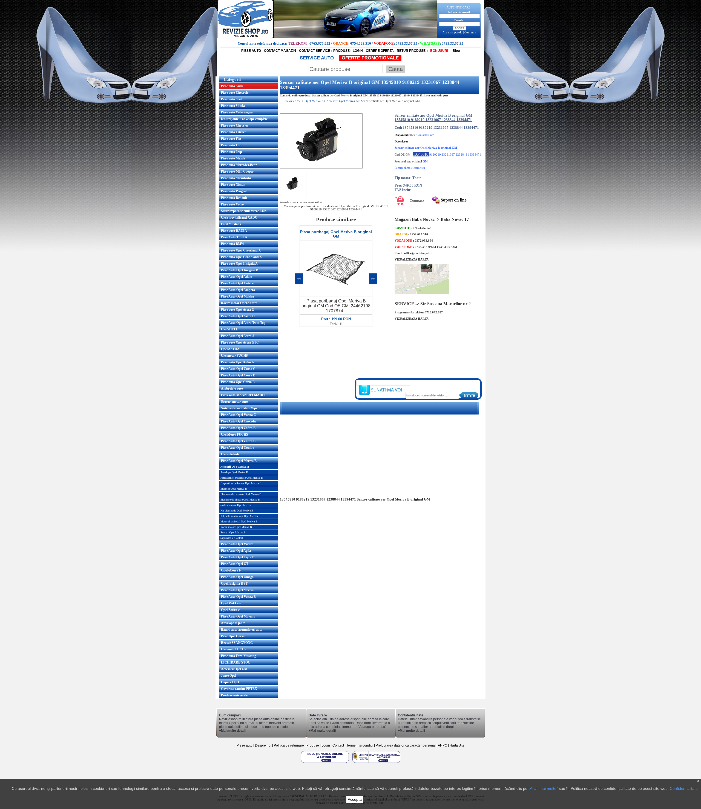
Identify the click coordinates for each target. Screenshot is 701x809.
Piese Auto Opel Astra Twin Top (243, 323)
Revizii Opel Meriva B (233, 532)
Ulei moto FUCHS (233, 649)
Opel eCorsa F (231, 570)
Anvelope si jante (233, 623)
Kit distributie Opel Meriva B (236, 510)
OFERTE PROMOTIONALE (370, 58)
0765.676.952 (319, 43)
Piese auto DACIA (234, 231)
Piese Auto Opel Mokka (237, 296)
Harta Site (457, 745)
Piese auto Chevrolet (235, 93)
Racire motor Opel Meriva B (236, 526)
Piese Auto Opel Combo (237, 448)
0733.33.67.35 (406, 43)
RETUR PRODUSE (411, 51)
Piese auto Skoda (233, 106)
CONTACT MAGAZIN (280, 51)
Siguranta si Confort (231, 537)
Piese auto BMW (232, 244)
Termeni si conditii (359, 745)
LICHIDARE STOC (235, 662)
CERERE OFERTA (380, 51)
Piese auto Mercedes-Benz (239, 165)
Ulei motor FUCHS (234, 356)
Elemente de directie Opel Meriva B (240, 499)
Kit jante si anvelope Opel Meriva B (240, 516)
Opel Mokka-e (231, 603)
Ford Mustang (231, 224)
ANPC (442, 745)
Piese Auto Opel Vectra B (238, 597)
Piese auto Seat (231, 99)
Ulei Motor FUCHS (234, 434)
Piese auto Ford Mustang (238, 656)
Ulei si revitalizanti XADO (239, 217)
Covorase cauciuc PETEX (239, 689)
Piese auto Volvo (232, 204)
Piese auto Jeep (231, 152)
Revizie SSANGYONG (237, 643)
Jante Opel (228, 675)
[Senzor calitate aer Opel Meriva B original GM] (321, 167)
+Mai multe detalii (232, 731)
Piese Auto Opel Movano (238, 616)
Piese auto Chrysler (234, 125)
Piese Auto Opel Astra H (238, 316)
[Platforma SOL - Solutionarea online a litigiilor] (325, 763)
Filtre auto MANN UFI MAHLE (243, 395)
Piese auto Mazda (233, 158)
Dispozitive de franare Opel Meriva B (241, 483)
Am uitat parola (452, 32)
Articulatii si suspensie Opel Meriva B (241, 477)
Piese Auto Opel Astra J (237, 336)
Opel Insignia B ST (234, 583)
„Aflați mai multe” (543, 788)
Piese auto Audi (232, 86)
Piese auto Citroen (233, 132)
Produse (312, 745)
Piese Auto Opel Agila (236, 551)
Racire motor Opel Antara (239, 303)
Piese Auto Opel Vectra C (238, 415)
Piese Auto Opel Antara (237, 283)
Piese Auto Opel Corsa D (238, 375)
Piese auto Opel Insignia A (239, 263)
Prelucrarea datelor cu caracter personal (406, 745)
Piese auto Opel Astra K (237, 362)
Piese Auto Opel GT (234, 564)
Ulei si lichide (230, 454)
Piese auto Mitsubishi (236, 178)
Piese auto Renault (234, 198)
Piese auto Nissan (233, 185)
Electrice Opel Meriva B (233, 488)
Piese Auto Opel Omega (237, 577)
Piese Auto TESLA (234, 237)
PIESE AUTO (251, 51)
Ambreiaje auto (232, 388)
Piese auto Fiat (231, 139)
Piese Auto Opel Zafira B (238, 428)
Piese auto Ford (232, 145)
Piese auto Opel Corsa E (238, 382)
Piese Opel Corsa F (234, 636)
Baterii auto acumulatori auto (241, 629)
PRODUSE (341, 51)
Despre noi (263, 745)
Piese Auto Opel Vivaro (237, 544)
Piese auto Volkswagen (237, 112)
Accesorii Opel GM (234, 669)
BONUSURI (438, 51)
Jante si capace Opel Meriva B (237, 505)
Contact (338, 745)
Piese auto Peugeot (234, 191)
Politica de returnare (289, 745)
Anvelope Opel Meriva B (234, 472)
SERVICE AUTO (317, 58)
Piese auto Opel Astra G (237, 309)
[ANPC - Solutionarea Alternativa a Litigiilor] (376, 763)
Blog (456, 51)
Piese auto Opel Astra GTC (240, 342)
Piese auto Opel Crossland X (241, 250)
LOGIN (358, 51)
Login (325, 745)
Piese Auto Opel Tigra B (237, 557)
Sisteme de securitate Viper (240, 408)
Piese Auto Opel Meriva (237, 590)
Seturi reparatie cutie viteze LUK (244, 211)
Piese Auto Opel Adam (236, 277)
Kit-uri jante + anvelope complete (244, 119)
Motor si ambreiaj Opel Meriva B (238, 521)
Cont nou (470, 32)
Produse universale (234, 695)
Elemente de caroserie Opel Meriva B (240, 494)
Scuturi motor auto (234, 402)
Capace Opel (230, 682)
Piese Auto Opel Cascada (238, 421)
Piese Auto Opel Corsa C (238, 369)
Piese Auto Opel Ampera (238, 290)
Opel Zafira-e (230, 610)
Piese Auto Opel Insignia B (239, 270)
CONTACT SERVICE (314, 51)
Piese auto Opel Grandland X (241, 257)
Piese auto (244, 745)
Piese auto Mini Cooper (237, 171)
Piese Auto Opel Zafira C (238, 441)
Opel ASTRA (230, 349)
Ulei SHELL (229, 329)
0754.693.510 (360, 43)
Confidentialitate (684, 788)
